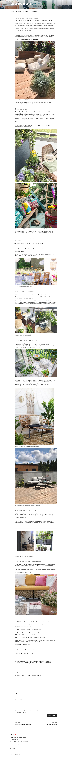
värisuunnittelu (51, 664)
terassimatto (31, 664)
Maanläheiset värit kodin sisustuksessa (17, 744)
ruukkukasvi (26, 663)
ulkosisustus (39, 664)
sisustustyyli (48, 663)
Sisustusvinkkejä (26, 11)
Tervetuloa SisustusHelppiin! (15, 11)
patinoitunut (20, 663)
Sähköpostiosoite (19, 699)
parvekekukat (48, 661)
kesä (18, 661)
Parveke (19, 659)
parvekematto (20, 662)
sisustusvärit (20, 664)
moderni (21, 661)
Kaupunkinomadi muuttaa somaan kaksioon (18, 737)
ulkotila (45, 664)
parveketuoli (34, 662)
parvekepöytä (27, 662)
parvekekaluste (32, 661)
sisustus (32, 663)
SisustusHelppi (21, 4)
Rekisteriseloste (35, 11)
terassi (26, 664)
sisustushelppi (34, 18)
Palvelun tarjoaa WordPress (15, 754)
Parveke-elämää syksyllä (14, 739)
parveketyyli (41, 662)
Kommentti (18, 677)
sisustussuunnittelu (40, 663)
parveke (26, 661)
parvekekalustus (40, 661)
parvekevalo (48, 662)
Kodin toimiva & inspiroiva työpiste (24, 653)
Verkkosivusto (18, 705)
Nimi (16, 693)
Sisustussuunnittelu (26, 659)
